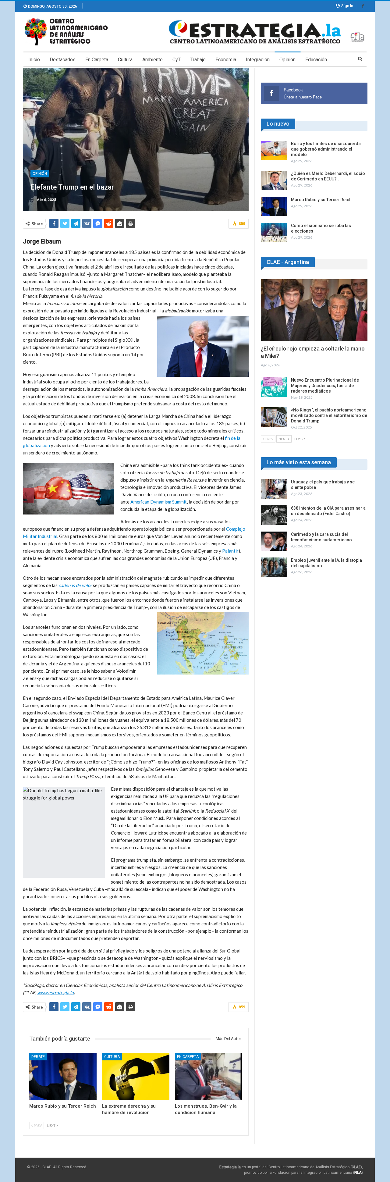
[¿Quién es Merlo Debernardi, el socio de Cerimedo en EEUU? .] (274, 180)
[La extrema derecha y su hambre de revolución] (135, 1076)
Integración (258, 59)
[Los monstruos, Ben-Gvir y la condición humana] (208, 1076)
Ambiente (152, 59)
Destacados (63, 59)
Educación (316, 59)
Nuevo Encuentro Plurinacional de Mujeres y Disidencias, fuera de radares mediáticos (325, 385)
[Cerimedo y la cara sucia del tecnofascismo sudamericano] (274, 541)
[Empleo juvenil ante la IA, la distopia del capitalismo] (274, 567)
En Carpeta (96, 59)
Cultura (125, 59)
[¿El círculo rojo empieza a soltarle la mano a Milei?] (314, 310)
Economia (225, 59)
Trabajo (198, 59)
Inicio (34, 59)
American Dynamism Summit (158, 501)
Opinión (287, 59)
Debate (38, 1057)
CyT (176, 59)
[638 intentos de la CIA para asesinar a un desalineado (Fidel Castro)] (274, 515)
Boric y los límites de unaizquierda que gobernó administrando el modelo (326, 149)
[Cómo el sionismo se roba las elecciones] (274, 232)
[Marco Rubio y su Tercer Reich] (63, 1076)
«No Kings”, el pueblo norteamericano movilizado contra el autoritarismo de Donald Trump (329, 415)
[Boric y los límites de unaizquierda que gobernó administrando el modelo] (274, 150)
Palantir (230, 551)
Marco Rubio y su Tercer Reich (321, 199)
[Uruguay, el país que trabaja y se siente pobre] (274, 489)
